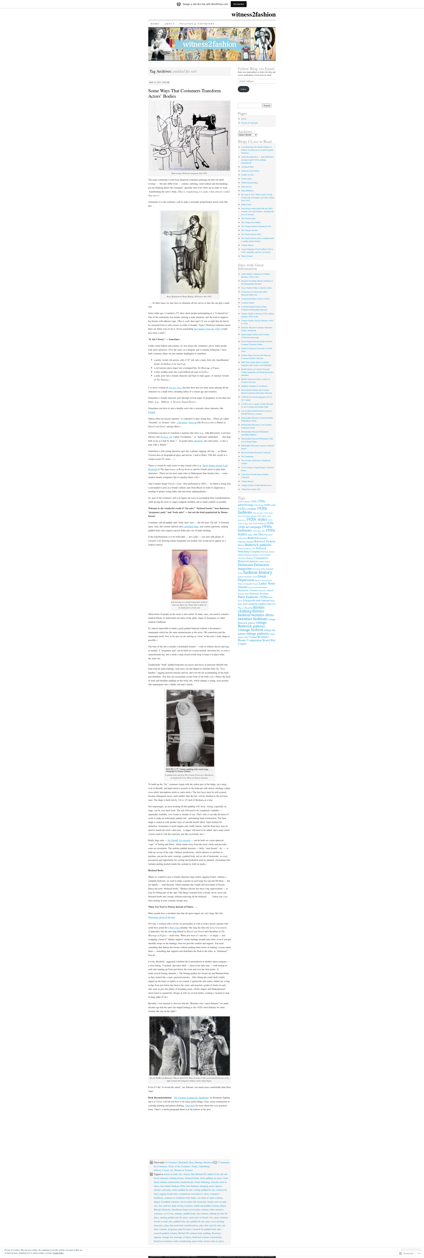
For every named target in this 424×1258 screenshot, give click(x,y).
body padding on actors (211, 1178)
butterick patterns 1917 (247, 548)
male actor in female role (201, 1217)
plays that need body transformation (181, 1225)
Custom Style (246, 178)
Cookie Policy (58, 1253)
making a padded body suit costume (191, 1213)
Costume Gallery (247, 302)
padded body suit (181, 1221)
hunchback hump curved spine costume (190, 1209)
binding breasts (177, 1178)
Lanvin (250, 587)
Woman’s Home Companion (253, 638)
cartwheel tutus (191, 526)
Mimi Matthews (247, 190)
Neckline (264, 593)
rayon (240, 600)
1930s (270, 523)
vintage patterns (257, 633)
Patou (270, 597)
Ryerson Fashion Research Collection (256, 452)
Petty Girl (175, 927)
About (169, 23)
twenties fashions (252, 618)
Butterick (253, 538)
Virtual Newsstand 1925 (250, 489)
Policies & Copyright (197, 23)
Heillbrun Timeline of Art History (254, 386)
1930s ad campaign (249, 527)
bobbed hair (242, 538)
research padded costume (165, 1233)
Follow (243, 89)
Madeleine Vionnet (248, 590)
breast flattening (202, 1182)
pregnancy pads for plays (179, 1229)
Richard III (166, 436)
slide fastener (263, 600)
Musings (199, 1162)
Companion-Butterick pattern (253, 559)
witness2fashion (253, 14)
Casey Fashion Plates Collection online (256, 287)
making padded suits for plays (174, 1217)
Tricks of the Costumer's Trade (182, 1166)
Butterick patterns (258, 544)
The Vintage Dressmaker (251, 222)
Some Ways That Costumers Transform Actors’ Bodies (184, 93)
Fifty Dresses (246, 186)
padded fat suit (197, 1221)
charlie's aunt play (162, 1189)
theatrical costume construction (206, 1237)
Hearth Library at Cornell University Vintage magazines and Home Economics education (257, 372)
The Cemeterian (247, 456)
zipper (243, 643)
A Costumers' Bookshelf (176, 1162)
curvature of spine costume (209, 1197)
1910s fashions (244, 501)
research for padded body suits (207, 1229)
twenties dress (262, 614)
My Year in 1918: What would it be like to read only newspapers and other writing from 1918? (257, 197)
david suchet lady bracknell (193, 1201)
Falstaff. (152, 412)
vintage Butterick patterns (252, 624)
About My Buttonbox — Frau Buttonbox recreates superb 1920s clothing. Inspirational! (257, 159)
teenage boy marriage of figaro (176, 1237)
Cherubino (181, 422)
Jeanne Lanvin (260, 580)
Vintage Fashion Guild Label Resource (256, 485)
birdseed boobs (192, 1178)
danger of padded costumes (166, 1201)
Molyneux (254, 593)
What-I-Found (246, 256)
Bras (191, 1162)
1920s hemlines (258, 513)
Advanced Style (247, 166)
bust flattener (192, 1186)
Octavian (192, 422)
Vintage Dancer (247, 245)
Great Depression (252, 578)
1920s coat (269, 505)
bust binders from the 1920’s (207, 328)
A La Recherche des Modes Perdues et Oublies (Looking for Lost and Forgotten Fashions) (257, 150)
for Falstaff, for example (179, 840)
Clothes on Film (247, 174)
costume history (264, 561)
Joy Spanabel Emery (250, 584)
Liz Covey (168, 1213)
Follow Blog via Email (256, 68)
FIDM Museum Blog (249, 182)
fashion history (257, 572)
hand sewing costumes (182, 1205)
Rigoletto (198, 440)
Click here (190, 1105)
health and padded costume (206, 1205)
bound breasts (187, 1182)
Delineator (245, 564)
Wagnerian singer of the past (161, 917)
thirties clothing (251, 609)
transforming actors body (190, 1241)
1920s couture (247, 508)
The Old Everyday (248, 218)
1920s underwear (259, 523)
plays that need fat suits (210, 1225)
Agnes (250, 534)
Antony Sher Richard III (194, 1174)
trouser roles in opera (214, 1241)
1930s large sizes (258, 531)
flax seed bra (165, 1205)
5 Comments (223, 1162)
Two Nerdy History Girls (251, 234)
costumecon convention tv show (194, 1193)
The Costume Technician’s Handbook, (191, 1097)
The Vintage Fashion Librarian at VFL (256, 226)
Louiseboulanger (260, 587)
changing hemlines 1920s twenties (257, 555)
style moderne (250, 604)
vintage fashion (250, 629)
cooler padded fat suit (182, 1189)
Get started (238, 4)
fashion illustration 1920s (247, 576)
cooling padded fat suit (204, 1189)
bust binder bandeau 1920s (172, 1186)
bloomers (268, 534)
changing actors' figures (211, 1186)
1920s (254, 501)
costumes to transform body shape (180, 1197)
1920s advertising (251, 503)
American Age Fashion (250, 170)
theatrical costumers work (166, 1241)
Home (155, 23)
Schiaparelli (249, 600)
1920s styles (256, 519)
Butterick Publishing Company (252, 549)
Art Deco (259, 534)
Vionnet (252, 637)
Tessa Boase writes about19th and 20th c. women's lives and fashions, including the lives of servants (257, 211)
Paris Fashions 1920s (253, 596)
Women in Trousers (183, 1170)
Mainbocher (262, 590)
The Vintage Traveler (249, 230)
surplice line (265, 604)
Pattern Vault (246, 204)
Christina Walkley (245, 558)
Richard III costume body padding (194, 1233)
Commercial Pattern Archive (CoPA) (255, 298)
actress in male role (173, 1174)
